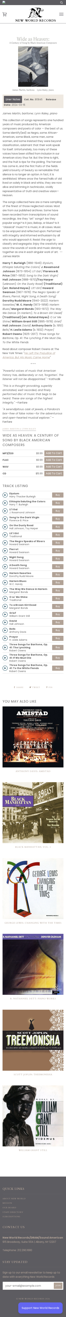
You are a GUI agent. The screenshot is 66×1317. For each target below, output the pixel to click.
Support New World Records (40, 1308)
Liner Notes (13, 99)
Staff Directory (13, 1212)
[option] (33, 64)
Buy (58, 495)
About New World (14, 1198)
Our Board (9, 1207)
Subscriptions (11, 1216)
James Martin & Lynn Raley (19, 429)
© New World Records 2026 (33, 1299)
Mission (7, 1203)
